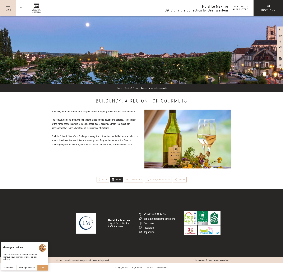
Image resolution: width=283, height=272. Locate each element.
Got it (43, 267)
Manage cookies (27, 267)
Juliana (165, 268)
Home (119, 88)
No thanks (8, 267)
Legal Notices (137, 268)
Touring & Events (131, 88)
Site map (150, 268)
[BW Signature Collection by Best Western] (34, 8)
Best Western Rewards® (218, 260)
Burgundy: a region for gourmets (154, 88)
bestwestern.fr (201, 260)
